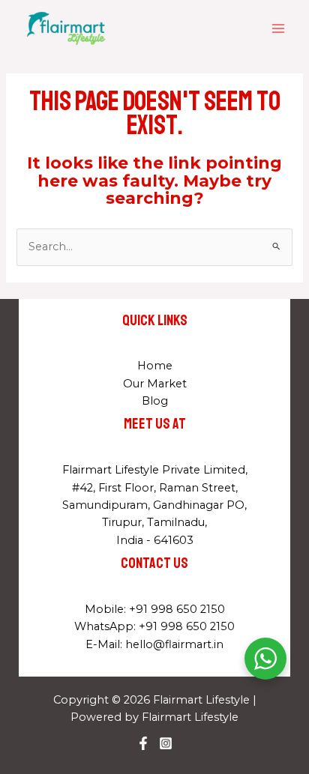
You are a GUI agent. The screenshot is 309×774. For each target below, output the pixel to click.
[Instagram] (165, 743)
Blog (155, 401)
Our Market (155, 383)
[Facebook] (143, 743)
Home (154, 365)
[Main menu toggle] (278, 28)
